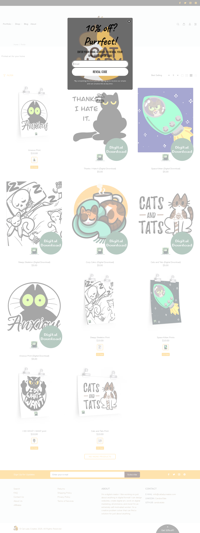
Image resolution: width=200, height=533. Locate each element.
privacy (100, 101)
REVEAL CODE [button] (100, 72)
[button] (129, 21)
